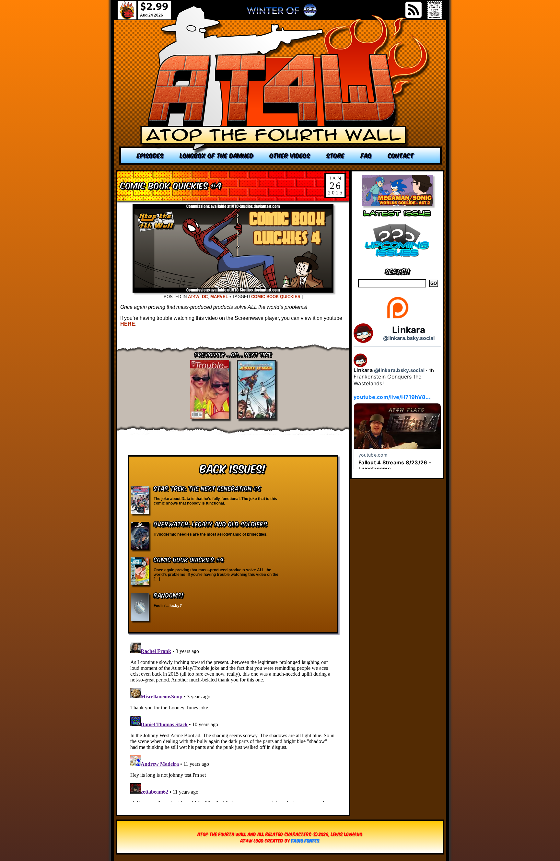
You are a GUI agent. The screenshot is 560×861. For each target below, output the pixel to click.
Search (397, 271)
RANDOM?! (169, 594)
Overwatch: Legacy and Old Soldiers (210, 523)
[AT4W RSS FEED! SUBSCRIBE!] (413, 10)
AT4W (193, 296)
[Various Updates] (397, 260)
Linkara (408, 329)
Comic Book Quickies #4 (171, 185)
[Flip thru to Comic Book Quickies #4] (233, 291)
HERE (127, 324)
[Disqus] (233, 721)
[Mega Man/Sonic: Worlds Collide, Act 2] (397, 204)
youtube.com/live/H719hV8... (392, 397)
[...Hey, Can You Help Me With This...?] (281, 12)
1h (431, 370)
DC (205, 296)
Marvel (219, 296)
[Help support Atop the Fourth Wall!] (397, 318)
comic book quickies (275, 296)
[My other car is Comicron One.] (280, 85)
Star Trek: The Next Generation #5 (207, 487)
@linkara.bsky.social (409, 338)
